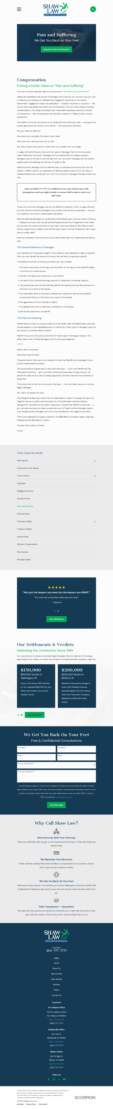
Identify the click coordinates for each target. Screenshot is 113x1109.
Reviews (56, 984)
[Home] (55, 9)
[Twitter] (59, 1079)
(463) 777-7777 (56, 1045)
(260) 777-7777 (56, 1023)
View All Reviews (56, 619)
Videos (56, 990)
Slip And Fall (56, 974)
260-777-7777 (56, 950)
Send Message (56, 805)
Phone (20, 756)
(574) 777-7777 (56, 1067)
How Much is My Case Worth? (76, 91)
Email (60, 756)
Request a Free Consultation (56, 49)
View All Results (35, 715)
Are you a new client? (26, 764)
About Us (56, 968)
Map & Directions (56, 1019)
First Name (22, 748)
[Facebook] (48, 1079)
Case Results (56, 979)
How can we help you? (26, 772)
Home (56, 963)
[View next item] (58, 611)
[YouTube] (64, 1079)
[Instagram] (54, 1079)
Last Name (62, 748)
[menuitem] (55, 460)
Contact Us (56, 995)
